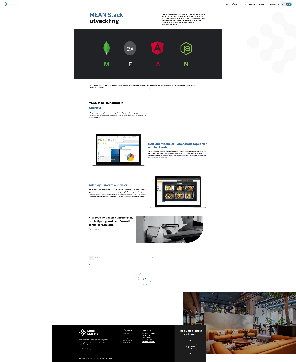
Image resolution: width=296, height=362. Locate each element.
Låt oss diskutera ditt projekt (190, 347)
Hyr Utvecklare (249, 4)
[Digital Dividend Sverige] (10, 4)
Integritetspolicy (127, 340)
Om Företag (126, 333)
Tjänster (235, 4)
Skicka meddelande (144, 279)
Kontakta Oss (274, 4)
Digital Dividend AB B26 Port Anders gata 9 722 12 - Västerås (148, 335)
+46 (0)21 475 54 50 (147, 339)
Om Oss (261, 4)
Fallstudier (125, 336)
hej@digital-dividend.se (148, 342)
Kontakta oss (126, 342)
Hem (226, 4)
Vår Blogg (125, 338)
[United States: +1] (91, 258)
